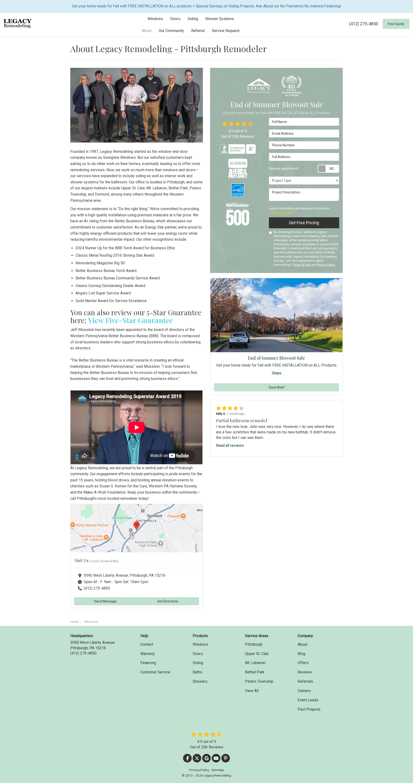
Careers (304, 690)
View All (252, 690)
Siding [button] (193, 18)
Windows (200, 644)
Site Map (218, 770)
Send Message (105, 601)
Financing (148, 662)
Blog (301, 653)
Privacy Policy (326, 264)
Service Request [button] (225, 30)
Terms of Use (301, 264)
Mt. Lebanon (255, 662)
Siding (198, 662)
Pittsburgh (253, 644)
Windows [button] (155, 18)
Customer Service (155, 672)
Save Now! (276, 387)
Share (276, 373)
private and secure (281, 212)
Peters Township (259, 681)
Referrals (305, 681)
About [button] (147, 30)
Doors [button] (175, 18)
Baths (197, 672)
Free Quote (396, 24)
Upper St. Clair (257, 653)
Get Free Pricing (304, 222)
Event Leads (308, 700)
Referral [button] (198, 30)
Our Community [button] (171, 30)
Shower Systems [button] (219, 18)
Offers (303, 662)
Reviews (305, 672)
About (302, 644)
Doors (198, 653)
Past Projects (309, 709)
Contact (146, 644)
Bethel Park (254, 672)
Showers (200, 681)
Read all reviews (230, 445)
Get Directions (167, 601)
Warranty (147, 653)
